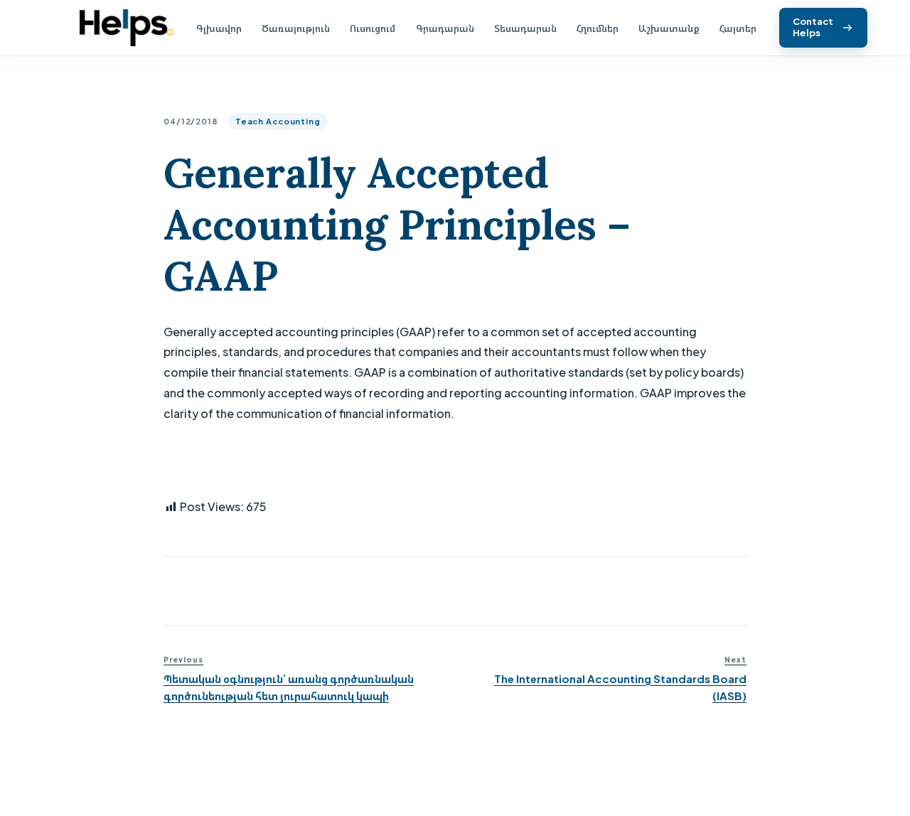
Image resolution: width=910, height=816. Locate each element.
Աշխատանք (669, 28)
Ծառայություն (296, 28)
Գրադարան (445, 28)
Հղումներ (598, 28)
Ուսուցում (373, 28)
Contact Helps (813, 27)
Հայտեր (737, 28)
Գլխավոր (219, 28)
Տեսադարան (525, 28)
